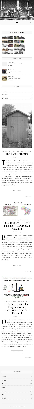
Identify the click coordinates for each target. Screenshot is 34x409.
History (5, 151)
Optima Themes (21, 406)
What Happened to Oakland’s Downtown (15, 79)
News (18, 151)
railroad (4, 398)
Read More (17, 190)
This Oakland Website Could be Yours (15, 64)
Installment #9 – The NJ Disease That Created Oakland (17, 225)
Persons (23, 151)
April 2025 (4, 94)
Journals (15, 220)
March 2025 (5, 98)
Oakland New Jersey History (17, 8)
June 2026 (4, 91)
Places (29, 151)
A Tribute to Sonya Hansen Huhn (14, 71)
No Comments (28, 196)
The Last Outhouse (17, 153)
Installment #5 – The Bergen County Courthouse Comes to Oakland (17, 308)
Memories (12, 151)
